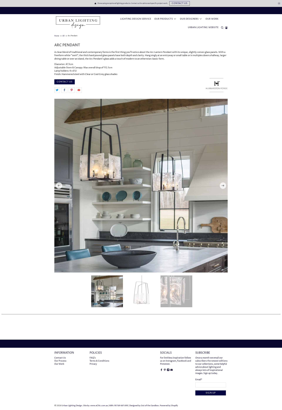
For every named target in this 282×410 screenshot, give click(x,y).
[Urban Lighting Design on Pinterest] (164, 370)
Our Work (212, 19)
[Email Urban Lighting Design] (171, 370)
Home (56, 36)
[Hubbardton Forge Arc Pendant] (141, 185)
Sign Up (211, 392)
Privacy (93, 364)
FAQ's (93, 357)
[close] (279, 3)
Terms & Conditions (99, 361)
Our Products (163, 19)
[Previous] (59, 185)
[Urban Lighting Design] (78, 22)
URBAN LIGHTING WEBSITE (203, 27)
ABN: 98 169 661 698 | (119, 405)
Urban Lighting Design (72, 405)
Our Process (60, 361)
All (63, 36)
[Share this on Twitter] (57, 90)
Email (198, 379)
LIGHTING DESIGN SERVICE (135, 19)
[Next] (223, 185)
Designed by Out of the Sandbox (144, 405)
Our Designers (189, 19)
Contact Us (179, 3)
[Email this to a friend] (79, 90)
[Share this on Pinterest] (71, 90)
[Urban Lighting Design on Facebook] (161, 370)
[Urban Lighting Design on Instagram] (168, 370)
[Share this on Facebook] (64, 90)
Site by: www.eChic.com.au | (96, 405)
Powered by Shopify (169, 405)
